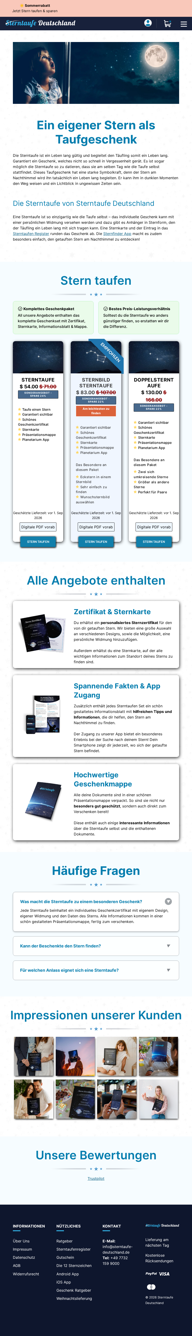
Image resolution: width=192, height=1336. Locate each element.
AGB (16, 1265)
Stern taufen (38, 542)
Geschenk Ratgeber (73, 1290)
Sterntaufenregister (73, 1249)
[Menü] (184, 23)
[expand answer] (168, 901)
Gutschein (65, 1257)
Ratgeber (64, 1241)
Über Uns (21, 1241)
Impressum (22, 1249)
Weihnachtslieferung (74, 1298)
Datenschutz (24, 1257)
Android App (67, 1274)
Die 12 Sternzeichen (74, 1265)
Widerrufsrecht (26, 1274)
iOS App (63, 1282)
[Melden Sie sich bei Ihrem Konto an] (148, 23)
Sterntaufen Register (31, 233)
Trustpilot (96, 1178)
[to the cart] (167, 23)
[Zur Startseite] (162, 1226)
